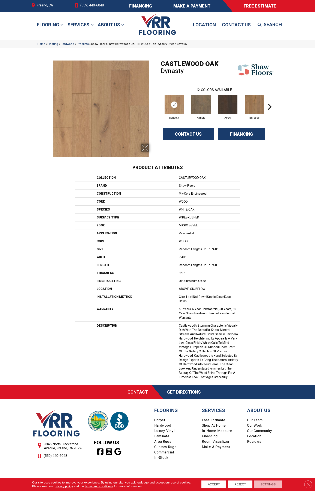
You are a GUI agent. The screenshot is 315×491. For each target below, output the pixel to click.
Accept (214, 484)
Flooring (48, 24)
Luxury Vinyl (164, 431)
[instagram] (109, 452)
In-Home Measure (217, 431)
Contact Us (236, 24)
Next (269, 100)
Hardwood (67, 43)
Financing (241, 134)
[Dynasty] (174, 104)
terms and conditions (99, 486)
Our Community (259, 431)
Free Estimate (213, 420)
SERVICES (213, 410)
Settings (268, 484)
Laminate (162, 436)
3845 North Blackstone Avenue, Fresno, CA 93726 (63, 446)
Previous (158, 100)
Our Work (254, 425)
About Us (109, 24)
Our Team (255, 420)
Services (78, 24)
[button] (62, 25)
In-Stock (161, 458)
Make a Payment (216, 447)
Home (41, 43)
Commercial (164, 452)
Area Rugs (162, 441)
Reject (240, 484)
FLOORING (166, 410)
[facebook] (100, 452)
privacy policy (64, 486)
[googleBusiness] (118, 452)
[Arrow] (227, 104)
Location (204, 24)
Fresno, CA (45, 5)
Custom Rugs (165, 447)
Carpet (159, 420)
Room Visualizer (215, 441)
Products (83, 43)
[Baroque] (254, 104)
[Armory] (201, 104)
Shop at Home (214, 425)
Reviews (254, 441)
